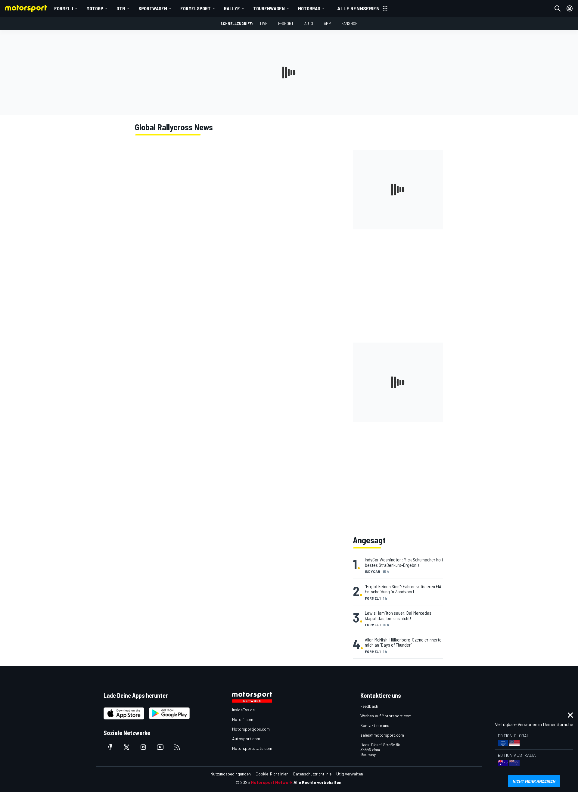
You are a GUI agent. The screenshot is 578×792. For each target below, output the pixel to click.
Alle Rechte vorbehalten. (318, 782)
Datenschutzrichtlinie (312, 773)
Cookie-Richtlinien (272, 773)
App (327, 23)
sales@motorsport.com (382, 735)
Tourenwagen (269, 8)
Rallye (232, 8)
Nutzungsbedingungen (230, 773)
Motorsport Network (272, 782)
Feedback (369, 706)
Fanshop (350, 23)
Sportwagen (152, 8)
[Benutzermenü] (570, 8)
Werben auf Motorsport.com (386, 715)
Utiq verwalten (349, 773)
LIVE (263, 23)
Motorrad (309, 8)
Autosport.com (246, 738)
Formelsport (195, 8)
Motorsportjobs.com (251, 728)
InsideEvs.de (243, 709)
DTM (121, 8)
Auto (308, 23)
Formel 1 (63, 8)
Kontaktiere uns (374, 725)
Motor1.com (242, 719)
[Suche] (558, 8)
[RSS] (177, 747)
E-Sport (286, 23)
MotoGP (94, 8)
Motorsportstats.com (252, 748)
